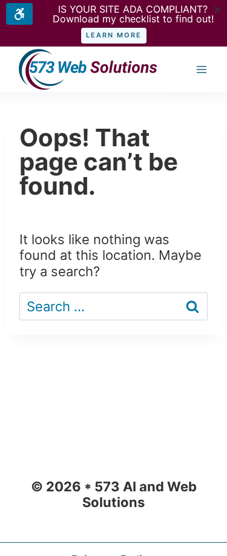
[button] (113, 36)
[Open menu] (201, 69)
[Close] (217, 9)
